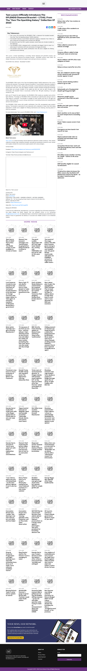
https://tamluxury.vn (41, 112)
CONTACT (31, 8)
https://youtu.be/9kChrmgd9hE (19, 205)
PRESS (24, 8)
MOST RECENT (16, 8)
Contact (40, 659)
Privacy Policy (41, 654)
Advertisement (42, 657)
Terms (39, 652)
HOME (8, 8)
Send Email (12, 196)
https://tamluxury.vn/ (16, 202)
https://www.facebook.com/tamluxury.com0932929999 (25, 149)
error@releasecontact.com (12, 214)
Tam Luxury (9, 140)
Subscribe (69, 659)
